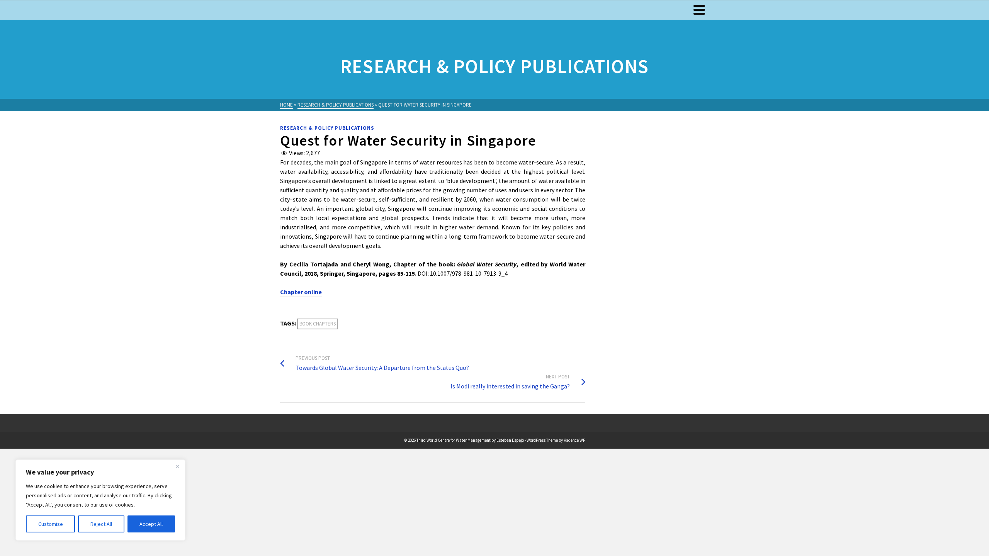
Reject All (101, 523)
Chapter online (301, 292)
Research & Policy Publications (327, 128)
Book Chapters (317, 323)
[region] (100, 500)
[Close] (177, 466)
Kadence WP (574, 440)
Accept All (151, 523)
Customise (50, 523)
